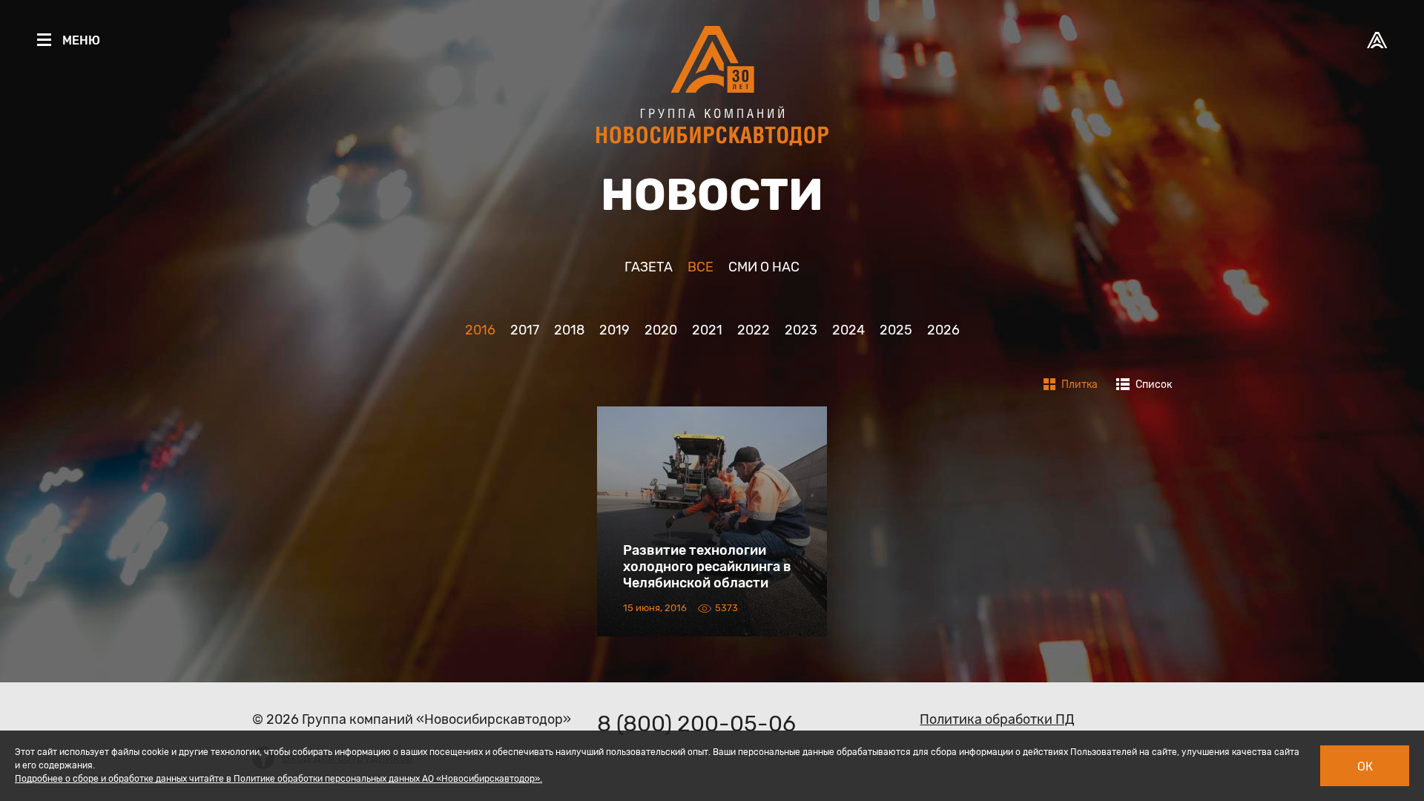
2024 (848, 330)
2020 (661, 330)
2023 (801, 330)
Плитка (1078, 384)
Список (1152, 384)
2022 (753, 330)
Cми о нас (764, 267)
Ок (1365, 766)
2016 (480, 330)
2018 (569, 330)
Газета (648, 267)
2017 (524, 330)
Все (700, 267)
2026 (943, 330)
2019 (614, 330)
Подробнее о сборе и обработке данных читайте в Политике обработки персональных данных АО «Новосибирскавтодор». (278, 779)
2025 (896, 330)
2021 (707, 330)
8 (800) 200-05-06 (696, 724)
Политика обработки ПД (997, 719)
